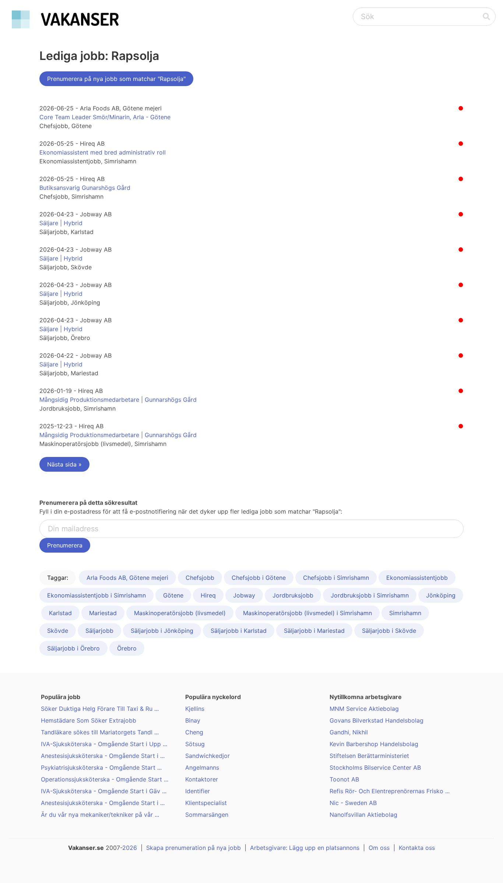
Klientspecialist (206, 802)
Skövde (57, 630)
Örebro (127, 648)
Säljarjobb (99, 630)
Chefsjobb (200, 577)
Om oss (379, 847)
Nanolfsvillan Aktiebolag (363, 814)
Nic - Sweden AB (353, 802)
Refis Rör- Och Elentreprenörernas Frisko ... (390, 791)
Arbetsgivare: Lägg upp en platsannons (304, 847)
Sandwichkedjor (207, 755)
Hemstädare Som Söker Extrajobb (88, 720)
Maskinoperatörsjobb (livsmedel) (180, 613)
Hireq (208, 595)
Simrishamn (405, 613)
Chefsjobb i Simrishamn (336, 577)
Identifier (197, 791)
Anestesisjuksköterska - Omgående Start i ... (103, 755)
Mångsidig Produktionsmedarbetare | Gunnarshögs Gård (118, 399)
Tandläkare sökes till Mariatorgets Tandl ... (100, 732)
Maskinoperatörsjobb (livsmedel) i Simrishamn (307, 613)
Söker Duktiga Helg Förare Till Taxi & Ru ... (100, 708)
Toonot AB (344, 779)
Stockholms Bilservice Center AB (375, 767)
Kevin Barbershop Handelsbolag (374, 744)
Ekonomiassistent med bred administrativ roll (102, 152)
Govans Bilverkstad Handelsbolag (376, 720)
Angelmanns (202, 767)
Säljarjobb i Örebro (73, 648)
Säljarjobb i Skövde (389, 630)
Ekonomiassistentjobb (417, 577)
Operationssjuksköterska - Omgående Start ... (104, 779)
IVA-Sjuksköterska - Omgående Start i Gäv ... (103, 791)
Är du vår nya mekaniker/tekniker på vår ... (100, 814)
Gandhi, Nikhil (349, 732)
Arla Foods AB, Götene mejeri (127, 577)
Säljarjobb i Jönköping (162, 630)
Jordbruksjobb (292, 595)
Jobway (244, 595)
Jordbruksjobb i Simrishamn (370, 595)
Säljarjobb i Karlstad (239, 630)
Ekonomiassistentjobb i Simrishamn (96, 595)
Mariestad (103, 613)
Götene (173, 595)
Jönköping (440, 595)
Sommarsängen (206, 814)
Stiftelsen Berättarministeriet (369, 755)
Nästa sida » (64, 464)
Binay (192, 720)
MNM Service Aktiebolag (364, 708)
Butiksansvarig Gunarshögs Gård (84, 187)
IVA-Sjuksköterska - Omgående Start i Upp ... (104, 744)
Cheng (194, 732)
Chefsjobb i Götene (259, 577)
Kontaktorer (201, 779)
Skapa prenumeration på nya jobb (193, 847)
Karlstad (60, 613)
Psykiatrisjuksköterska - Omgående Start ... (101, 767)
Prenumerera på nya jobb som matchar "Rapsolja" (116, 78)
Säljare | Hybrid (60, 223)
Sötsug (195, 744)
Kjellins (194, 708)
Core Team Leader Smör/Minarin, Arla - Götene (104, 117)
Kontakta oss (417, 847)
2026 (129, 847)
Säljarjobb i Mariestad (314, 630)
